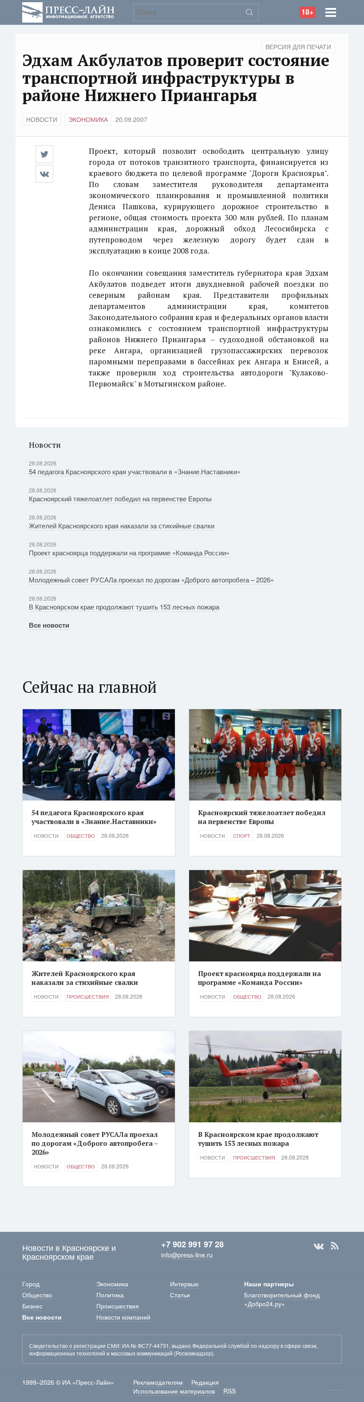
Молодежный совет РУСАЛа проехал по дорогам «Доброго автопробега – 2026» (151, 579)
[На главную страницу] (68, 11)
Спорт (241, 835)
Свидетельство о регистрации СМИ (74, 1345)
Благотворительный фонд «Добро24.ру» (282, 1299)
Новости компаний (123, 1316)
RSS (335, 1246)
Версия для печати (298, 46)
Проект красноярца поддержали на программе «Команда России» (129, 552)
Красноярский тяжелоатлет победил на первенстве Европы (120, 498)
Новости (41, 119)
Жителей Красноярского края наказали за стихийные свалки (121, 525)
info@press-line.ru (187, 1254)
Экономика (88, 119)
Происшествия (88, 996)
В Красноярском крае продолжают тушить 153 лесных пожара (124, 606)
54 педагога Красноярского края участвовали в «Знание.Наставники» (135, 471)
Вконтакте (319, 1246)
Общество (81, 835)
